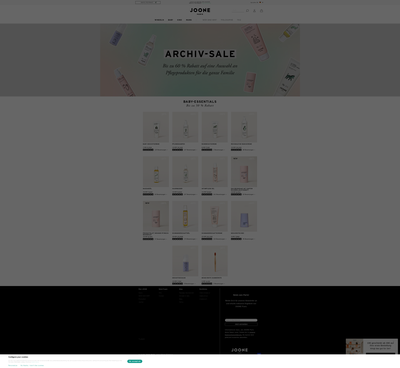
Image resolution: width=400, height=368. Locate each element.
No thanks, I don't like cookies (32, 365)
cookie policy (35, 362)
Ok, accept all (135, 361)
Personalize (12, 365)
